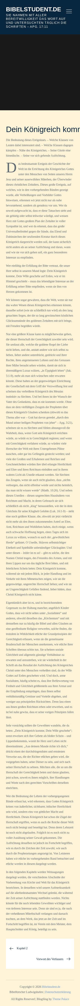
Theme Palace (60, 999)
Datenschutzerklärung (58, 992)
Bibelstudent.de (33, 9)
